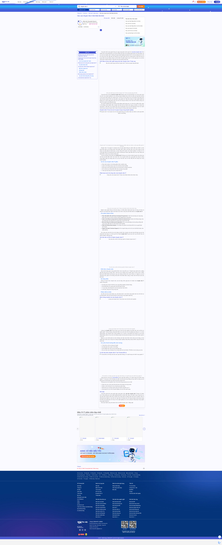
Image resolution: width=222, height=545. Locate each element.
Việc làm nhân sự (116, 509)
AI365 (78, 502)
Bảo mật (79, 495)
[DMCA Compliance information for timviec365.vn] (86, 534)
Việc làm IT (114, 507)
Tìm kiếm (140, 6)
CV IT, (100, 474)
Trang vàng (98, 495)
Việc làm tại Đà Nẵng (100, 505)
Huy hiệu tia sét (80, 504)
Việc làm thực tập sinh (134, 511)
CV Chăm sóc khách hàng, (104, 476)
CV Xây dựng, (123, 474)
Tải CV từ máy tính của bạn (88, 456)
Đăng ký (217, 1)
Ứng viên (32, 1)
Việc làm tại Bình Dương (101, 509)
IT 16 (113, 440)
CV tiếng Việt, (93, 473)
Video (78, 501)
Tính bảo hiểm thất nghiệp (135, 493)
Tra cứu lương (132, 485)
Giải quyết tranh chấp (81, 497)
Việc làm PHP (132, 501)
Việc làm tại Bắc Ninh (100, 515)
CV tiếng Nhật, (106, 473)
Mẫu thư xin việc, (121, 473)
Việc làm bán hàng (116, 511)
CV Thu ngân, (130, 476)
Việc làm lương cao (116, 513)
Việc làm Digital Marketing (135, 505)
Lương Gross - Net (133, 487)
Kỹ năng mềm (81, 70)
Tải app (130, 491)
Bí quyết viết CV (99, 493)
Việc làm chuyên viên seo (134, 507)
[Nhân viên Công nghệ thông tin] (80, 23)
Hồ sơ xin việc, (80, 473)
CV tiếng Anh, (86, 473)
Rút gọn (122, 405)
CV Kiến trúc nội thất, (93, 476)
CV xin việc (25, 1)
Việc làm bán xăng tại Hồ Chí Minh (133, 33)
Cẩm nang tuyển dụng (117, 487)
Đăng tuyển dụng (116, 485)
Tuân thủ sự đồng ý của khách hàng (84, 506)
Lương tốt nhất (120, 18)
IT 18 (97, 440)
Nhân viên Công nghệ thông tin (89, 21)
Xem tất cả (141, 415)
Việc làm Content (133, 515)
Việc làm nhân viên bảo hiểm (135, 513)
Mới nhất (113, 18)
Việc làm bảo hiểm (116, 505)
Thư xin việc (98, 489)
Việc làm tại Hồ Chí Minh (101, 503)
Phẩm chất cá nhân (82, 72)
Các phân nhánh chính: (83, 64)
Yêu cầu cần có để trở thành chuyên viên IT (86, 66)
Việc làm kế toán (116, 515)
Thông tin (79, 487)
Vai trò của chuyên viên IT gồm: (85, 61)
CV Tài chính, (80, 478)
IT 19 (81, 440)
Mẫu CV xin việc (99, 487)
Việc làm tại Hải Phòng (100, 507)
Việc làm (19, 1)
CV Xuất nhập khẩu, (136, 474)
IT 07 (129, 440)
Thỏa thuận (79, 493)
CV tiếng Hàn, (100, 473)
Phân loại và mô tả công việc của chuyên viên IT (87, 62)
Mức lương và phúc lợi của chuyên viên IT (86, 74)
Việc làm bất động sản (117, 503)
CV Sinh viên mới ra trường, (82, 476)
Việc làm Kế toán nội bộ (134, 503)
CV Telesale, (136, 476)
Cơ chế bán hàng (80, 510)
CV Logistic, (85, 478)
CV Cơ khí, (129, 474)
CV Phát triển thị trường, (116, 476)
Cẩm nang (38, 1)
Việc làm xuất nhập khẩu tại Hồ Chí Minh (134, 25)
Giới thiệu (79, 485)
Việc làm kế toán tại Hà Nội (131, 30)
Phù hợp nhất (107, 18)
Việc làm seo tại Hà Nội (130, 23)
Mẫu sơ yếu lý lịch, (130, 473)
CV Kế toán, (88, 474)
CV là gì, (136, 473)
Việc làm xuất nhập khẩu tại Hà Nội (133, 21)
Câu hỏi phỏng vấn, (81, 474)
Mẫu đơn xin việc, (113, 473)
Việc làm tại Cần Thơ (100, 511)
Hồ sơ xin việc (99, 491)
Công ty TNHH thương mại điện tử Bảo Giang (90, 22)
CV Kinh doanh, (95, 474)
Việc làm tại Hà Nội (100, 501)
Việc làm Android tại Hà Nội (131, 28)
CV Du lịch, (124, 476)
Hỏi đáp (78, 489)
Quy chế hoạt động (81, 508)
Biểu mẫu (114, 489)
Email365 (131, 489)
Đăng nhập (210, 1)
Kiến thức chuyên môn (83, 68)
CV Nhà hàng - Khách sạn (94, 478)
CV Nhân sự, (104, 474)
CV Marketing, (117, 474)
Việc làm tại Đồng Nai (100, 513)
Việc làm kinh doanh (116, 501)
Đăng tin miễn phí (201, 1)
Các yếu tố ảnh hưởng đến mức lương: (86, 75)
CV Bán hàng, (110, 474)
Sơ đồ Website (80, 499)
